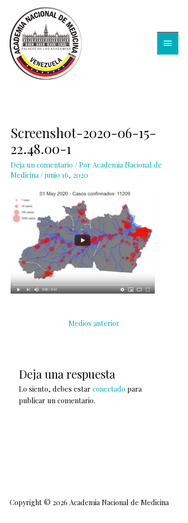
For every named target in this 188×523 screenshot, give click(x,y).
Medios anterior (94, 323)
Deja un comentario (42, 165)
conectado (109, 389)
